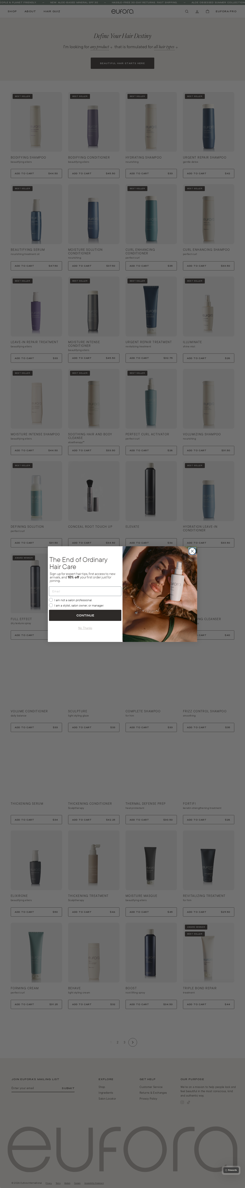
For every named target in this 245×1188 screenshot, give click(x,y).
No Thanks (85, 628)
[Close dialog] (192, 551)
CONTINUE (85, 615)
